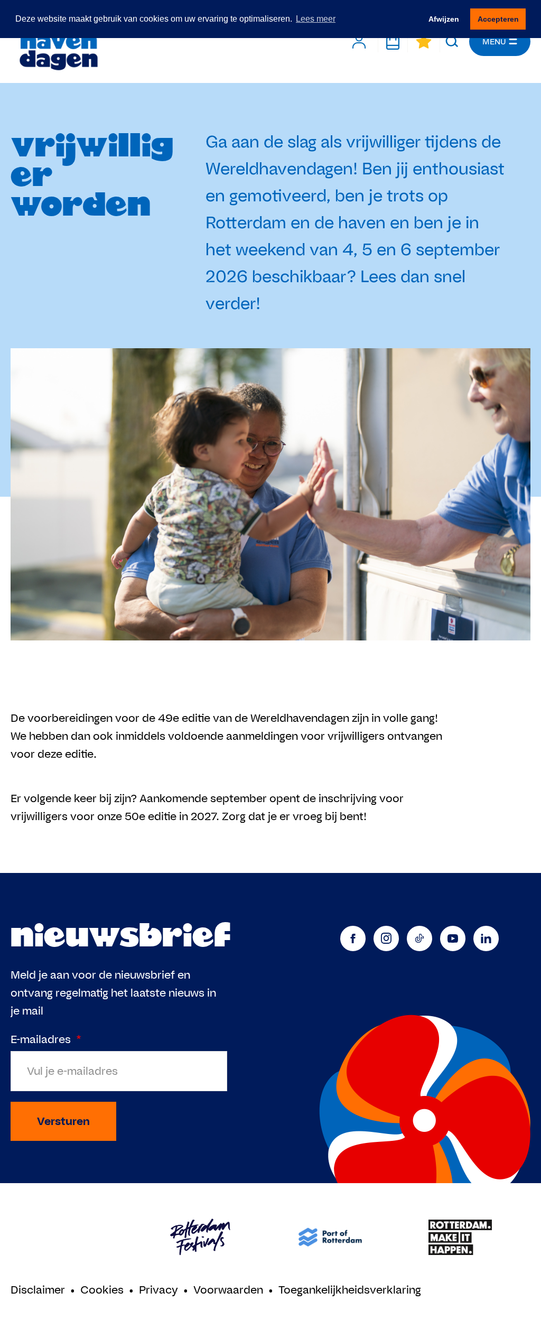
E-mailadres (46, 1039)
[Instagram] (386, 938)
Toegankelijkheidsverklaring (349, 1289)
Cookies (102, 1289)
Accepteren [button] (498, 19)
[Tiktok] (419, 938)
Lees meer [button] (315, 18)
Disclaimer (38, 1289)
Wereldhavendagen (58, 41)
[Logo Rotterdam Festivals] (200, 1237)
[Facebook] (353, 938)
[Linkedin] (486, 938)
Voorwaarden (228, 1289)
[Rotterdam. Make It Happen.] (460, 1237)
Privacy (158, 1289)
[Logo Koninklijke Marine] (70, 1237)
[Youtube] (452, 938)
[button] (452, 41)
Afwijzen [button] (443, 19)
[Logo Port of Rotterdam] (330, 1237)
